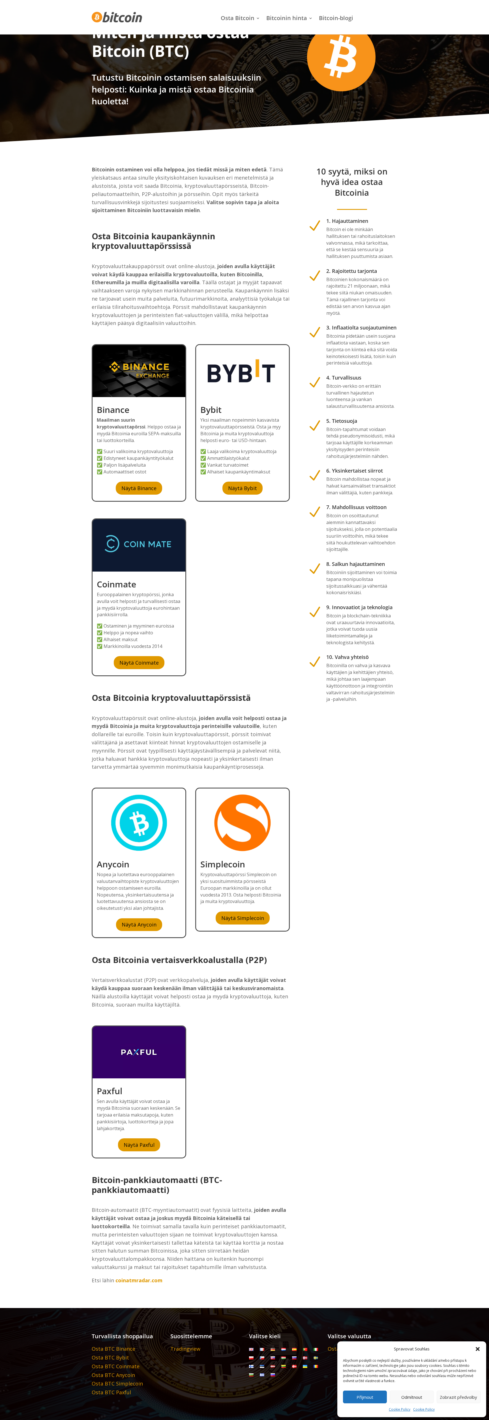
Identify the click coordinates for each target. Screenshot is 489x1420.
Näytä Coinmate (139, 662)
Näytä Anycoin (139, 924)
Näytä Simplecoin (242, 918)
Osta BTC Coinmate (116, 1366)
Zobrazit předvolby (458, 1397)
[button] (478, 1349)
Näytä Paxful (139, 1144)
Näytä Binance (138, 488)
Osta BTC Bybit (110, 1357)
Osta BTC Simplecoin (117, 1383)
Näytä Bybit (242, 488)
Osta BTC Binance (113, 1348)
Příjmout (365, 1397)
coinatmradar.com (138, 1280)
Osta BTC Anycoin (113, 1375)
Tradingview (185, 1348)
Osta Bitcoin (237, 19)
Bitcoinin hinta (286, 19)
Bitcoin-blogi (336, 19)
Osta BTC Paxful (111, 1392)
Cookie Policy (399, 1409)
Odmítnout (411, 1397)
